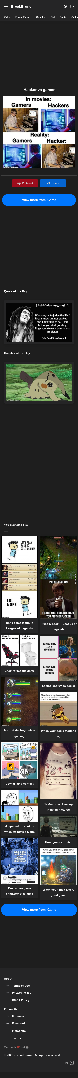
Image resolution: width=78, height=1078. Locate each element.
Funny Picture (23, 17)
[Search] (72, 7)
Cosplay (41, 17)
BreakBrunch (24, 1055)
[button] (66, 7)
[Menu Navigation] (6, 7)
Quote (63, 17)
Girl (53, 17)
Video (7, 17)
